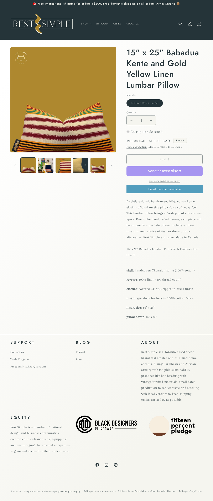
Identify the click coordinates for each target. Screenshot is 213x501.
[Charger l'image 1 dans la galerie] (28, 165)
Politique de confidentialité (132, 491)
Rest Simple (25, 491)
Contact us (17, 352)
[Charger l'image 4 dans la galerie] (80, 165)
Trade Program (19, 359)
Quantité (131, 112)
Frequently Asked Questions (28, 366)
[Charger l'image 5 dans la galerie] (98, 165)
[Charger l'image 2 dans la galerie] (45, 165)
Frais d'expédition (136, 147)
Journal (80, 352)
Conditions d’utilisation (162, 491)
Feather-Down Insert (147, 104)
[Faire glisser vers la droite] (111, 165)
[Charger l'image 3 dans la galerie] (63, 165)
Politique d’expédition (190, 491)
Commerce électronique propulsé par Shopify (56, 491)
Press (79, 359)
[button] (86, 23)
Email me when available (164, 189)
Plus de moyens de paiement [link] (164, 181)
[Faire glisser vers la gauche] (15, 165)
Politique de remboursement (99, 491)
